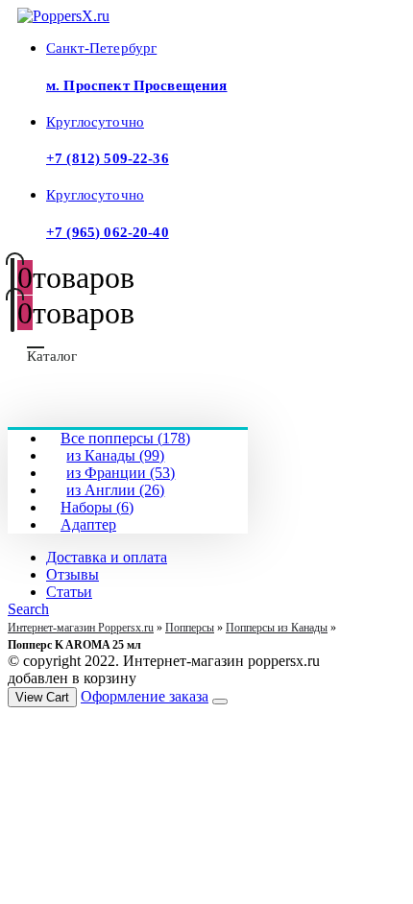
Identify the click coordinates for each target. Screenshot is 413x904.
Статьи (69, 591)
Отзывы (72, 574)
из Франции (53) (120, 472)
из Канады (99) (115, 455)
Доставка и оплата (106, 557)
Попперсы (189, 627)
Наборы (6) (97, 507)
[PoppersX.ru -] (63, 16)
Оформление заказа (144, 696)
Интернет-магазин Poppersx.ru (81, 627)
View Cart (42, 697)
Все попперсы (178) (125, 438)
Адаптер (88, 524)
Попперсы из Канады (277, 627)
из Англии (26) (115, 490)
